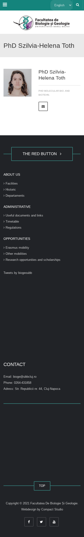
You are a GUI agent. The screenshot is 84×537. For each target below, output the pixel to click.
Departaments (14, 195)
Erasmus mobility (17, 247)
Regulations (13, 227)
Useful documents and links (24, 215)
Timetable (12, 221)
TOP (42, 486)
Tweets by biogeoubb (18, 273)
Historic (10, 189)
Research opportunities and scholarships (32, 260)
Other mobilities (16, 253)
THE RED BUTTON (41, 154)
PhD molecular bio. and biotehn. (54, 93)
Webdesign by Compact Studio (42, 509)
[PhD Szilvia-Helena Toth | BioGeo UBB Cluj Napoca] (42, 22)
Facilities (11, 183)
